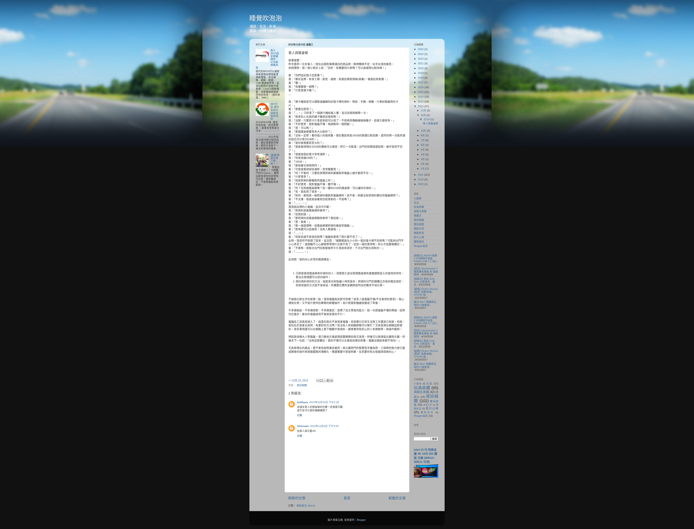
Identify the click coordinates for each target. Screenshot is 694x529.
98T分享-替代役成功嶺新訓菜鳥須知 (275, 111)
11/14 (427, 119)
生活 (416, 202)
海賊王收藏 (420, 211)
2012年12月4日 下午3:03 (324, 426)
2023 (421, 58)
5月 (423, 149)
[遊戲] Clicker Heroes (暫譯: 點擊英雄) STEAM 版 (426, 292)
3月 (423, 159)
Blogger (361, 520)
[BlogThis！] (321, 380)
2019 (421, 73)
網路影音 (419, 233)
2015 (421, 92)
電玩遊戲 (419, 224)
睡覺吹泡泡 (265, 18)
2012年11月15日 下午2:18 (324, 402)
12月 (424, 110)
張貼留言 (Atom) (306, 505)
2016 (421, 87)
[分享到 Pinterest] (331, 380)
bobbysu (302, 402)
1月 (423, 168)
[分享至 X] (325, 380)
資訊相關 (302, 385)
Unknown (303, 426)
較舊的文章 (397, 498)
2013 (421, 101)
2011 (421, 174)
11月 (424, 115)
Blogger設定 (421, 246)
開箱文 (417, 215)
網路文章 (419, 228)
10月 (424, 130)
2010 (421, 179)
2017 (421, 82)
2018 (421, 77)
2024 (421, 54)
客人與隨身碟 (430, 123)
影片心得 (419, 237)
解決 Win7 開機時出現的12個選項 (425, 303)
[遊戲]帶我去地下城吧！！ (275, 159)
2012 (421, 106)
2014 (421, 96)
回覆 (299, 415)
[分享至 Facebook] (328, 380)
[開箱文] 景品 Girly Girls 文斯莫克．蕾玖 (424, 282)
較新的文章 (296, 498)
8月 (423, 135)
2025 (421, 49)
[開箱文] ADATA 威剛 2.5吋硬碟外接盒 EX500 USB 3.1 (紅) (425, 258)
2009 (421, 184)
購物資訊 (419, 241)
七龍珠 (417, 198)
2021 (421, 63)
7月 (423, 140)
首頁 (347, 498)
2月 (423, 164)
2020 (421, 68)
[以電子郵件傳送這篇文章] (318, 380)
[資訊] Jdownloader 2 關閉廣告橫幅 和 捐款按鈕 (426, 271)
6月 (423, 145)
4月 (423, 154)
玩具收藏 (419, 207)
